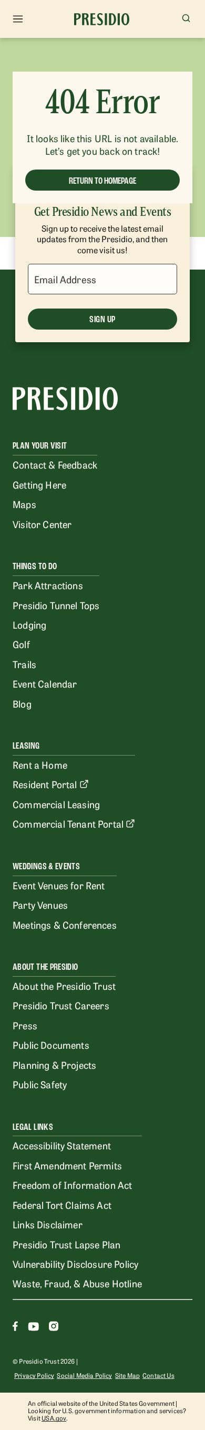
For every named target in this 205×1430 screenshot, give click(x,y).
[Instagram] (53, 1327)
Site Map (127, 1375)
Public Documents (51, 1044)
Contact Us (158, 1375)
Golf (21, 644)
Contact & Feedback (55, 464)
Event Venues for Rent (59, 885)
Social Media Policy (84, 1375)
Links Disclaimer (48, 1224)
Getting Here (39, 484)
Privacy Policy (34, 1375)
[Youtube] (33, 1327)
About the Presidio (45, 966)
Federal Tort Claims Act (62, 1204)
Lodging (29, 624)
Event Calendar (45, 683)
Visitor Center (42, 524)
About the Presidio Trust (64, 985)
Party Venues (40, 904)
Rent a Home (40, 764)
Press (25, 1025)
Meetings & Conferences (65, 924)
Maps (24, 504)
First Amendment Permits (67, 1165)
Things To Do (35, 566)
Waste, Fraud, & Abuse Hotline (77, 1283)
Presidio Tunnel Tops (56, 605)
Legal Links (33, 1127)
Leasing (26, 745)
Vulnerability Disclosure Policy (75, 1263)
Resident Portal (45, 784)
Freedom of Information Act (72, 1184)
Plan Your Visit (40, 445)
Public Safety (40, 1084)
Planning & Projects (54, 1064)
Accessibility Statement (62, 1145)
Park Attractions (48, 585)
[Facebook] (15, 1327)
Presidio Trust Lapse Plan (66, 1244)
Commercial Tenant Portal (68, 823)
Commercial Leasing (56, 804)
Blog (22, 703)
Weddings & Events (46, 866)
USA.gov (54, 1418)
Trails (24, 664)
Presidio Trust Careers (61, 1005)
